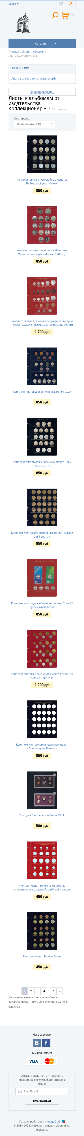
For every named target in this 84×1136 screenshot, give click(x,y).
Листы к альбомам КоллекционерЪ (33, 78)
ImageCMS (53, 1121)
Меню (12, 3)
